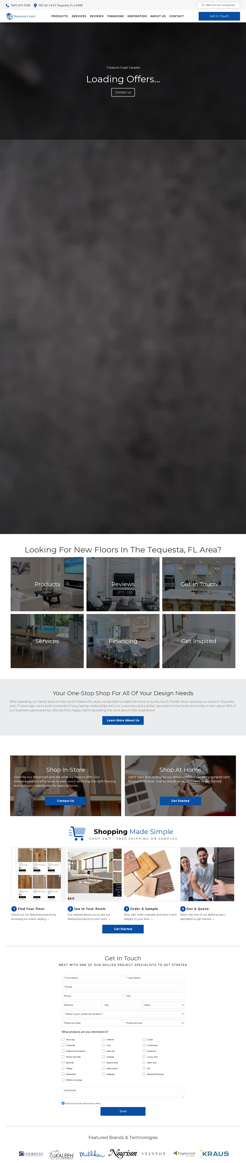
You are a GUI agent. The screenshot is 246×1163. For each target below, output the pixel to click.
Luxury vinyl (152, 1057)
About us (158, 16)
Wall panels (71, 1074)
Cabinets (110, 1039)
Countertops (152, 1045)
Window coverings (74, 1080)
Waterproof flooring (155, 1074)
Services (79, 16)
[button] (60, 16)
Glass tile (110, 1051)
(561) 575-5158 (20, 5)
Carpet (150, 1039)
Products (59, 16)
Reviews (97, 16)
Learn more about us (123, 720)
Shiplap (69, 1068)
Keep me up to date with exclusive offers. (83, 1103)
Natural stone (112, 1063)
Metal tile (70, 1063)
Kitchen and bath (73, 1057)
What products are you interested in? (85, 1031)
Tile (148, 1068)
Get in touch (219, 16)
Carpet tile (70, 1045)
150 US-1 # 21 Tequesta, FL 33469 (60, 5)
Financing (115, 16)
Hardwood (151, 1051)
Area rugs (70, 1039)
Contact (176, 16)
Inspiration (137, 16)
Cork (108, 1045)
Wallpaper (110, 1074)
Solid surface (112, 1068)
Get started (180, 801)
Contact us (123, 92)
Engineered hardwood (75, 1051)
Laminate (110, 1057)
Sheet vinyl (151, 1063)
